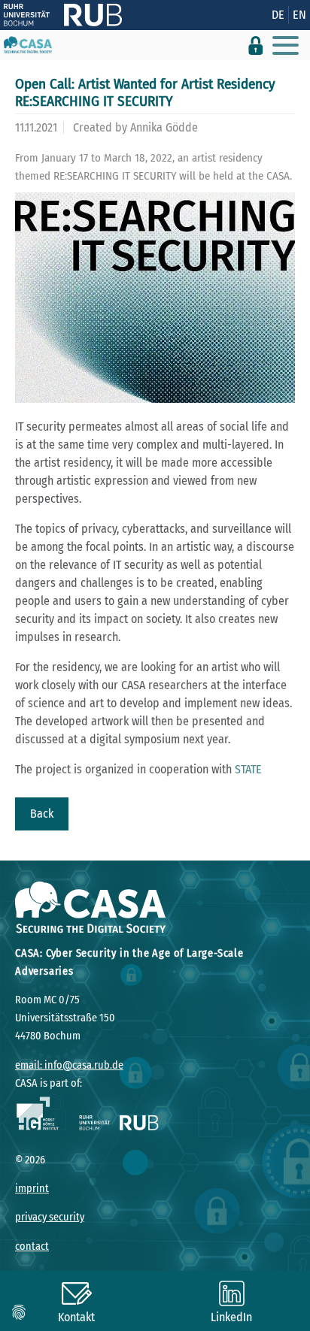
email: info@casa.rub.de (69, 1065)
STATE (248, 769)
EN (299, 15)
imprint (32, 1188)
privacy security (49, 1217)
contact (32, 1246)
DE (278, 15)
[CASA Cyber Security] (28, 45)
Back (41, 813)
